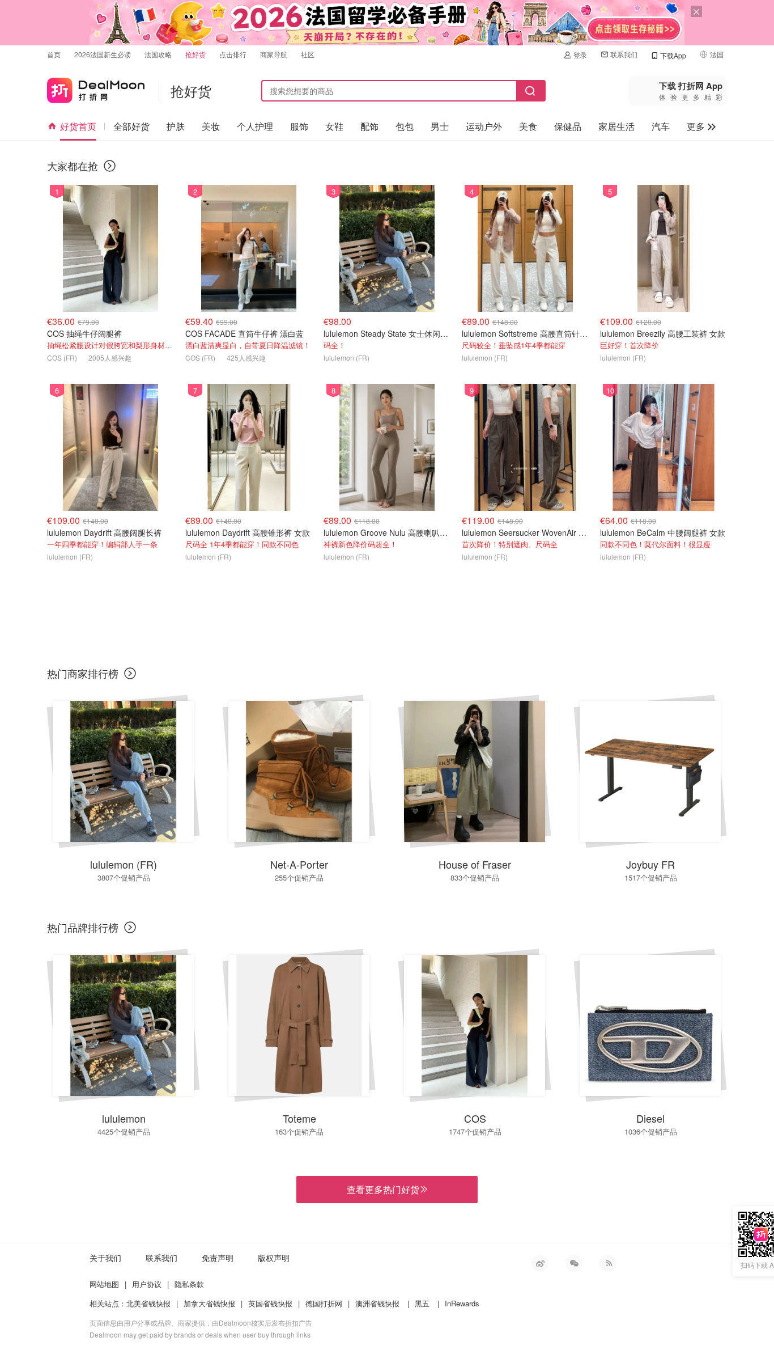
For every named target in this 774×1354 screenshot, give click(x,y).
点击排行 (232, 54)
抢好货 (195, 54)
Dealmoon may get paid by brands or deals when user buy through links (200, 1334)
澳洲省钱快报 (377, 1303)
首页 (54, 54)
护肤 (176, 126)
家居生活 (616, 126)
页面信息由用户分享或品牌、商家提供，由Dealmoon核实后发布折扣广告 (201, 1322)
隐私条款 (189, 1284)
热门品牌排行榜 (82, 927)
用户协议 (146, 1284)
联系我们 (623, 54)
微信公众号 (573, 1263)
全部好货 (131, 126)
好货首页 (78, 126)
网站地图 (104, 1284)
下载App (673, 55)
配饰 (369, 126)
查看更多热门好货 (387, 1189)
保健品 (567, 126)
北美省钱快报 (148, 1303)
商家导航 (273, 54)
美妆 (211, 126)
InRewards (462, 1303)
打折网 (95, 88)
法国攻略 (158, 54)
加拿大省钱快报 (209, 1303)
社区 (307, 54)
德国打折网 (323, 1303)
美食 (528, 126)
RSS (607, 1263)
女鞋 (334, 126)
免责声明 (217, 1257)
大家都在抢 (72, 165)
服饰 (299, 126)
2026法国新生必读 (102, 54)
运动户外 (484, 126)
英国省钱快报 (270, 1303)
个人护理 (255, 126)
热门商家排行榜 (82, 673)
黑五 (422, 1303)
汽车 (661, 126)
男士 (440, 126)
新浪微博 (539, 1263)
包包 (404, 126)
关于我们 (105, 1257)
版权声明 (274, 1257)
